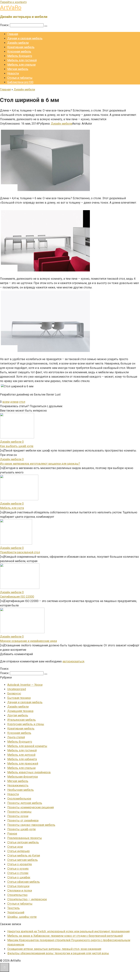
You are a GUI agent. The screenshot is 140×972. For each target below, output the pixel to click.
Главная (12, 34)
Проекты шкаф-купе (21, 829)
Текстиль (13, 908)
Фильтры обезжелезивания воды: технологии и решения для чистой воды (58, 953)
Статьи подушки (18, 886)
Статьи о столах (17, 873)
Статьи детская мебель (23, 842)
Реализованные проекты (24, 838)
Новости (13, 73)
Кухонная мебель (19, 51)
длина (14, 402)
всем (5, 402)
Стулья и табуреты (19, 78)
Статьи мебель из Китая (23, 855)
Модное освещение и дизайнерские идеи (28, 641)
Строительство (17, 895)
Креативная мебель (20, 47)
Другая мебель (17, 715)
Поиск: (5, 25)
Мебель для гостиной (22, 60)
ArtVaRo (10, 7)
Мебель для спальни (21, 64)
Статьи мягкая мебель (22, 860)
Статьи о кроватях (19, 864)
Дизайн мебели (18, 43)
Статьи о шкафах (18, 877)
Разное (12, 833)
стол (22, 402)
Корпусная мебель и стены (25, 724)
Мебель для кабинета (22, 759)
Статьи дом (15, 846)
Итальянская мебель (21, 720)
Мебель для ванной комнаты (27, 746)
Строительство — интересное (27, 899)
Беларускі (14, 693)
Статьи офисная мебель (23, 882)
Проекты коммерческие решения (30, 807)
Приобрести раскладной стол (20, 552)
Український (15, 912)
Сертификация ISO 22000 (17, 596)
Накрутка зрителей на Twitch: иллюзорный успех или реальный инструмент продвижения (68, 931)
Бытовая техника (19, 698)
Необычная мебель (20, 790)
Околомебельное (19, 798)
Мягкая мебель (17, 69)
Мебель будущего (19, 56)
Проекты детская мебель (24, 803)
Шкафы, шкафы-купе (22, 917)
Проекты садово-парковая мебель (31, 825)
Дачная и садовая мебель (24, 38)
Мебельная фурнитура (22, 776)
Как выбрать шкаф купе (16, 446)
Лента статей (16, 737)
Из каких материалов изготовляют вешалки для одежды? (40, 463)
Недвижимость (17, 785)
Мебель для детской (21, 755)
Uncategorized (16, 689)
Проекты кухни (17, 816)
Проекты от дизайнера (22, 820)
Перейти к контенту (13, 2)
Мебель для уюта (12, 508)
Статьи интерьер (18, 851)
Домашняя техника (20, 711)
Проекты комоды (19, 811)
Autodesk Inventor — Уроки (24, 684)
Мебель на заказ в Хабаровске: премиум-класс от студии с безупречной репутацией (65, 936)
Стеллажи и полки (19, 890)
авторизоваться (73, 661)
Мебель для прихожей (22, 763)
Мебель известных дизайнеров (29, 772)
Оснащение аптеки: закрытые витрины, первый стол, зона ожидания (54, 949)
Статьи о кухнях (18, 868)
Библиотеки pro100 (20, 82)
